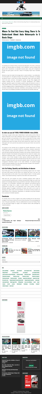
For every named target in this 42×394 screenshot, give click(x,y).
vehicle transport (5, 286)
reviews (4, 284)
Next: (32, 219)
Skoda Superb (19, 284)
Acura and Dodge (5, 270)
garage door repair (36, 278)
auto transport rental (27, 270)
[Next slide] (39, 246)
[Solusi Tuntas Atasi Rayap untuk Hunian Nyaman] (26, 341)
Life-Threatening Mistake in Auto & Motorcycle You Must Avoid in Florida (8, 240)
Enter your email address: (31, 364)
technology (25, 284)
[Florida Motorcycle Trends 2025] (21, 233)
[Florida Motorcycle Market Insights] (34, 233)
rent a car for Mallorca (28, 282)
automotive (12, 270)
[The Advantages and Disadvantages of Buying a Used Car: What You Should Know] (35, 341)
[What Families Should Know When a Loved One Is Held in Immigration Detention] (16, 341)
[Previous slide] (38, 246)
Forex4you (20, 278)
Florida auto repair (28, 274)
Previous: (11, 220)
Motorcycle (11, 22)
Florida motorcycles (6, 278)
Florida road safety (14, 278)
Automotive (30, 248)
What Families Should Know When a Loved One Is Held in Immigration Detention (16, 347)
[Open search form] (40, 18)
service (8, 284)
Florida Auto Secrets (35, 274)
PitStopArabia (20, 282)
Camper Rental (5, 272)
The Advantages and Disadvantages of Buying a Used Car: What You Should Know (24, 251)
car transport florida (35, 272)
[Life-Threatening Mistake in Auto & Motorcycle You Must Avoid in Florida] (8, 233)
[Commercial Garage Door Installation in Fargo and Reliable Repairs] (6, 341)
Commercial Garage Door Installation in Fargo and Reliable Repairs (6, 347)
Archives (4, 260)
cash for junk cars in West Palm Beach (9, 274)
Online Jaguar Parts (13, 282)
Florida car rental (16, 276)
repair (38, 282)
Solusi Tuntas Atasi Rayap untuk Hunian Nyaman (5, 251)
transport (37, 284)
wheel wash (11, 286)
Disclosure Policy (21, 391)
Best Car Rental (36, 270)
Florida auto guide (20, 274)
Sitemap (27, 391)
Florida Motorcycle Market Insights (34, 239)
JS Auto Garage (5, 22)
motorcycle (37, 280)
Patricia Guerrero (7, 211)
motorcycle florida (6, 282)
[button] (2, 18)
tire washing (32, 284)
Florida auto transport (6, 276)
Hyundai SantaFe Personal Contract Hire (16, 280)
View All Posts (7, 215)
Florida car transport (35, 276)
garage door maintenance (27, 278)
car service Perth (15, 272)
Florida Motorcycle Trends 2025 (21, 238)
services (13, 284)
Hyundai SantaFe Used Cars (29, 280)
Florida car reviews (26, 276)
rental (35, 282)
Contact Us (15, 391)
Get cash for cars (5, 280)
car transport (25, 272)
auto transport (19, 270)
